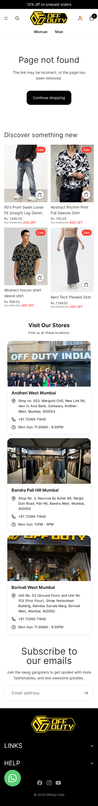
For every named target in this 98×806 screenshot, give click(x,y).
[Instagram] (49, 783)
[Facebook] (40, 783)
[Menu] (6, 18)
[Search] (17, 18)
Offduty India (55, 795)
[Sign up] (85, 693)
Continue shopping (49, 97)
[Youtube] (58, 783)
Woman (41, 31)
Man (59, 31)
